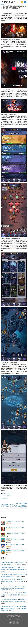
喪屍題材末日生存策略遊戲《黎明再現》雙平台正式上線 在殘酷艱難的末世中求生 (13, 608)
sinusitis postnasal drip (7, 562)
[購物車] (25, 2)
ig (14, 622)
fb (10, 622)
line (17, 622)
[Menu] (2, 2)
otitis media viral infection (8, 586)
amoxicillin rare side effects (8, 567)
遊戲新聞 (2, 4)
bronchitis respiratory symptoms (9, 599)
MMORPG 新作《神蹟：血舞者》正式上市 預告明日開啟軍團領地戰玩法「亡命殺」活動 (13, 588)
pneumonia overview (7, 574)
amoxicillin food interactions (8, 592)
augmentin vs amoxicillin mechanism (10, 606)
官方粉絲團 (5, 498)
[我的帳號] (22, 2)
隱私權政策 (17, 619)
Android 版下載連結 (6, 495)
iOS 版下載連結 (6, 493)
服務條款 (11, 619)
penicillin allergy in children (8, 579)
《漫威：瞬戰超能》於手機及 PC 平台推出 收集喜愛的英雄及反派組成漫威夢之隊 (20, 505)
